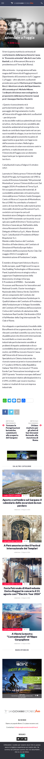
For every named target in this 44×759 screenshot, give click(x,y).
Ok (23, 755)
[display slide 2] (37, 695)
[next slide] (38, 678)
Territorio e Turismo (13, 20)
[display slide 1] (35, 695)
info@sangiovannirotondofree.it (26, 727)
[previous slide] (5, 678)
